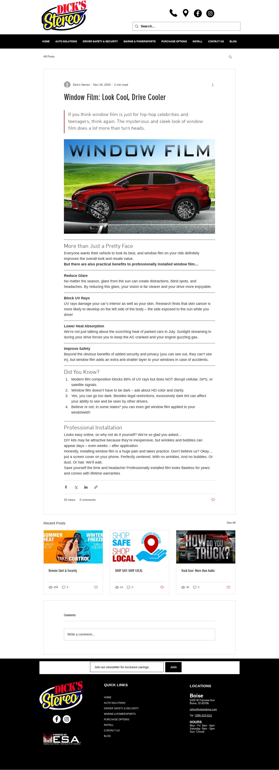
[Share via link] (96, 487)
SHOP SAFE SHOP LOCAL (129, 570)
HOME (107, 697)
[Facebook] (198, 13)
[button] (230, 56)
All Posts (49, 56)
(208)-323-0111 (203, 715)
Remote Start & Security (63, 570)
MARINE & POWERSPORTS (120, 714)
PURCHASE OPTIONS (116, 719)
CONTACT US (112, 730)
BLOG (107, 736)
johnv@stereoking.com (203, 709)
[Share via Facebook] (66, 487)
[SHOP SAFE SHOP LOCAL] (139, 546)
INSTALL (109, 725)
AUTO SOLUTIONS (114, 703)
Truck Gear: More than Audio (198, 570)
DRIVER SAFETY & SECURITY (121, 708)
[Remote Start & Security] (73, 546)
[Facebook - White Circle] (57, 719)
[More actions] (212, 84)
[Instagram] (210, 13)
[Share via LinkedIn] (86, 487)
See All (231, 522)
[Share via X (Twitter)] (76, 487)
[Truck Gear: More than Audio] (205, 546)
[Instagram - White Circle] (67, 719)
